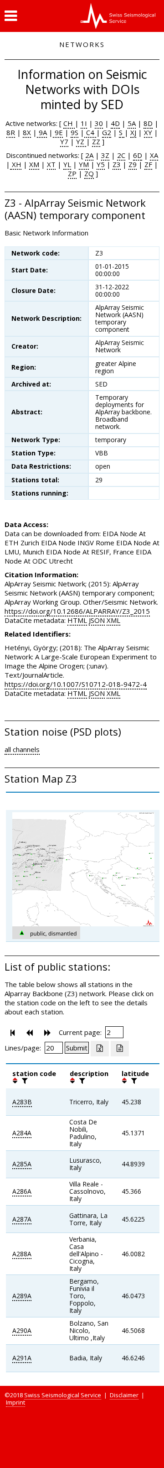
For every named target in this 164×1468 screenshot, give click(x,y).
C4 (90, 132)
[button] (11, 16)
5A (132, 123)
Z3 (117, 164)
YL (67, 164)
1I (84, 123)
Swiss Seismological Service (62, 1395)
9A (42, 132)
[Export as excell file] (100, 1048)
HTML (77, 620)
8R (10, 132)
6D (137, 155)
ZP (72, 173)
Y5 (101, 164)
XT (51, 164)
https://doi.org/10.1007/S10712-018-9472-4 (76, 684)
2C (121, 155)
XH (15, 164)
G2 (106, 132)
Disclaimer (124, 1395)
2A (89, 155)
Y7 (64, 141)
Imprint (15, 1402)
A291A (21, 1357)
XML (113, 620)
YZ (81, 141)
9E (58, 132)
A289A (21, 1295)
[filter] (24, 1080)
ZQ (89, 173)
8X (27, 132)
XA (154, 155)
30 (99, 123)
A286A (21, 1191)
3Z (105, 155)
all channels (22, 749)
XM (34, 164)
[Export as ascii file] (120, 1048)
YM (84, 164)
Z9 (132, 164)
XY (148, 132)
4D (115, 123)
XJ (133, 132)
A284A (21, 1132)
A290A (21, 1330)
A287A (21, 1219)
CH (69, 123)
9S (74, 132)
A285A (21, 1164)
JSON (97, 620)
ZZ (96, 141)
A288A (21, 1253)
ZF (148, 164)
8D (148, 123)
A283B (22, 1101)
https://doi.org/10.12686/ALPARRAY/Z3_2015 (77, 611)
